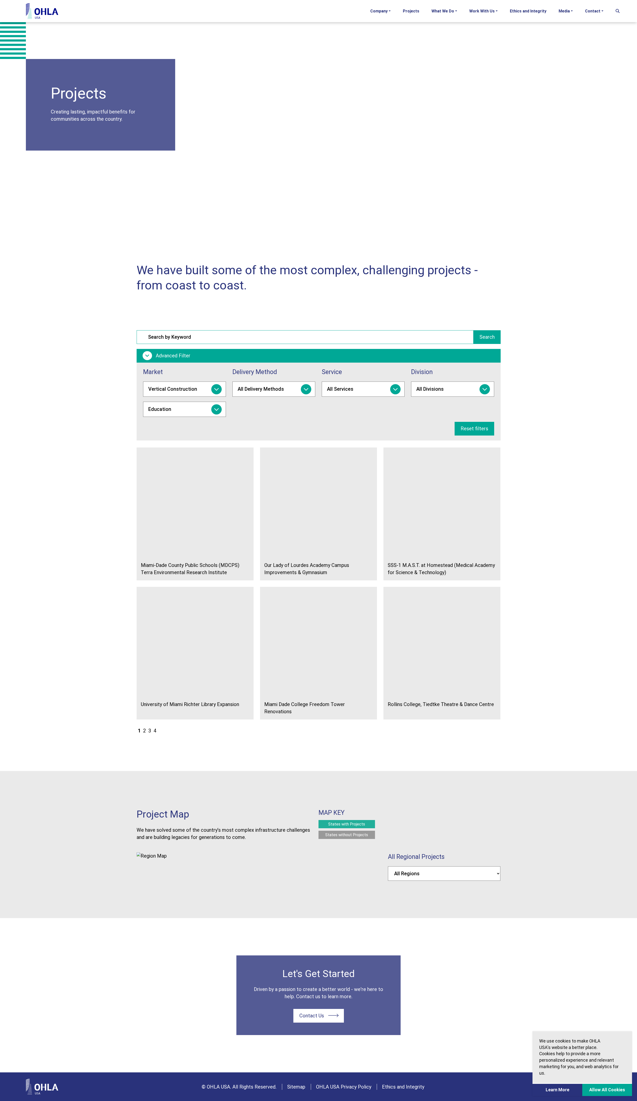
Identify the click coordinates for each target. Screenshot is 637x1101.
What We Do (442, 11)
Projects (411, 11)
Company (379, 11)
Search (487, 337)
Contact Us (311, 1016)
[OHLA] (42, 1087)
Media (564, 11)
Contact (592, 11)
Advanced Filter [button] (172, 356)
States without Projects (346, 834)
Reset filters (474, 429)
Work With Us (482, 11)
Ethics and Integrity (528, 11)
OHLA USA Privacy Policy (343, 1087)
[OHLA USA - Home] (42, 11)
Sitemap (296, 1087)
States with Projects (346, 824)
